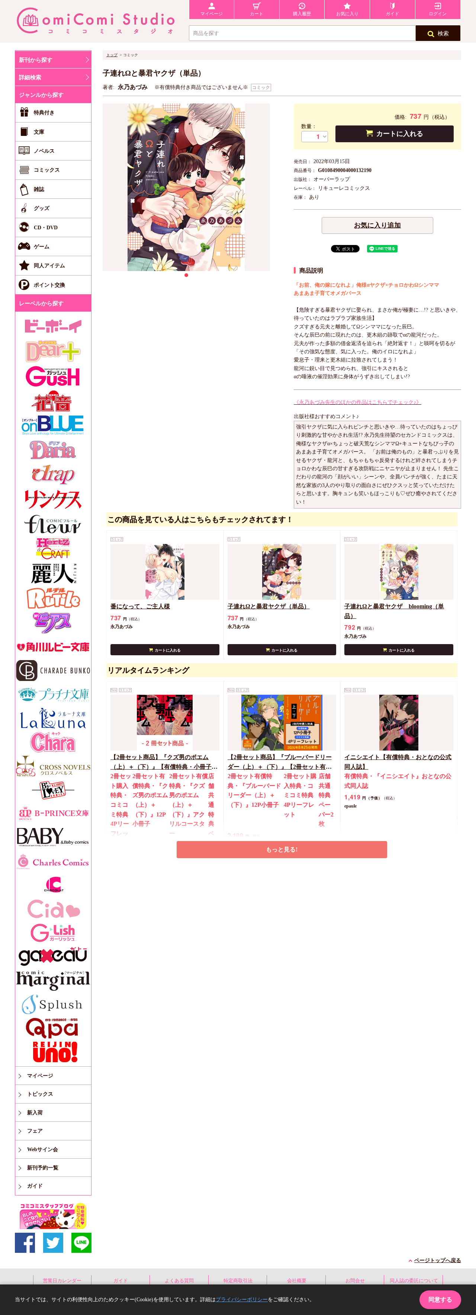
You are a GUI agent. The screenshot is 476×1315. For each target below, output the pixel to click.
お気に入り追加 (377, 225)
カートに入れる (399, 133)
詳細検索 (30, 77)
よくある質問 (179, 1280)
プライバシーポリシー (242, 1299)
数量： (309, 126)
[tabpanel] (186, 187)
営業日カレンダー (62, 1280)
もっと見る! (282, 849)
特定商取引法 (238, 1280)
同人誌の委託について (414, 1280)
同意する (440, 1299)
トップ (112, 55)
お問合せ (355, 1280)
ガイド (120, 1280)
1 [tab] (186, 275)
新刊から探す (35, 60)
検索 (443, 33)
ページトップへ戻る (437, 1260)
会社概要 (296, 1280)
